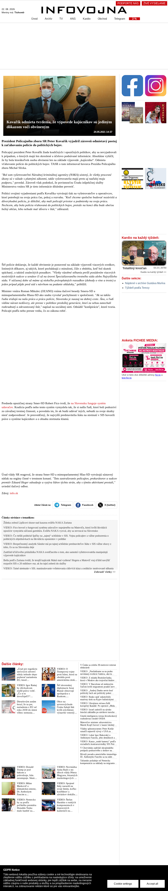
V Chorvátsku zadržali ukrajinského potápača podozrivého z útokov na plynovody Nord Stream (96, 749)
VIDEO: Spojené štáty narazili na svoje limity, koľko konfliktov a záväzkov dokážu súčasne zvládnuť (66, 790)
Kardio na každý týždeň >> (153, 272)
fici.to (158, 374)
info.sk (14, 493)
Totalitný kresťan (135, 268)
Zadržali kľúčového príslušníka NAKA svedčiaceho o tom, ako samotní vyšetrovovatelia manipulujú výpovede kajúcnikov (55, 554)
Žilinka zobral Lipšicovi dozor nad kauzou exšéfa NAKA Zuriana (37, 522)
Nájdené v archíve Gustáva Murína (145, 283)
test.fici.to (127, 377)
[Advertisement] (84, 46)
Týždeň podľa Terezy (137, 287)
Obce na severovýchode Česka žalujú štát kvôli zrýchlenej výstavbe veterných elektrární (67, 708)
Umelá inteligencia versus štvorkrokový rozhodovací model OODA (98, 717)
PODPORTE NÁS (128, 3)
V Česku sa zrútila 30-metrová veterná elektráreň (98, 666)
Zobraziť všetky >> (105, 571)
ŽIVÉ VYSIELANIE (154, 3)
